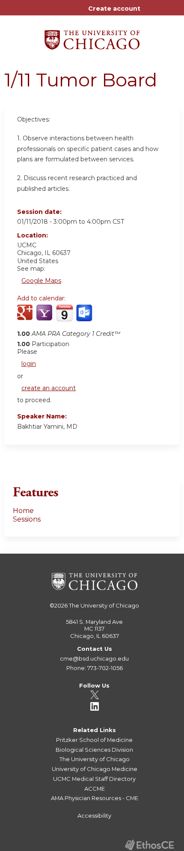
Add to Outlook (84, 317)
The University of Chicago (104, 605)
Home (23, 511)
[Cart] (150, 13)
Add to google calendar (25, 317)
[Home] (92, 37)
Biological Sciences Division (94, 749)
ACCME (94, 788)
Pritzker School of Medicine (94, 739)
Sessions (27, 519)
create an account (48, 388)
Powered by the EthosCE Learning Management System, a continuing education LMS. (149, 845)
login (28, 364)
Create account (114, 9)
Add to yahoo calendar (45, 317)
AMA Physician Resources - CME (94, 798)
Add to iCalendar (64, 317)
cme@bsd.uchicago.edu (94, 658)
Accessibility (94, 815)
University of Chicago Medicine (94, 768)
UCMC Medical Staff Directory (94, 778)
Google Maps (41, 281)
